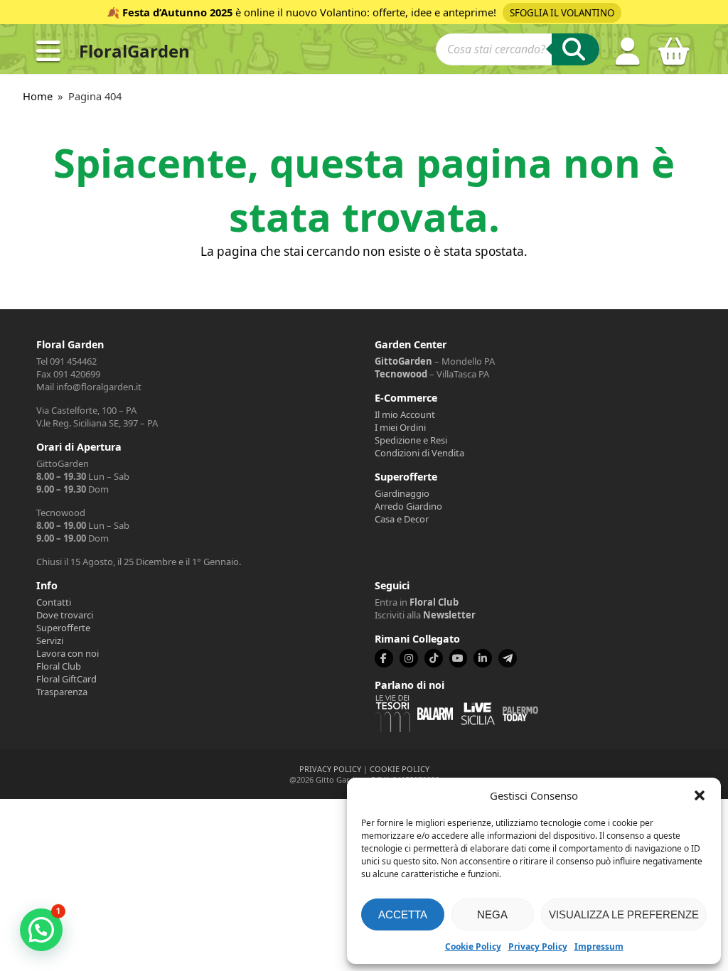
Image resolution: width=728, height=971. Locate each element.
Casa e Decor (402, 519)
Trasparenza (61, 691)
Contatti (53, 602)
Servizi (49, 640)
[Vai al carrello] (674, 57)
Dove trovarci (64, 614)
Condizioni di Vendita (419, 452)
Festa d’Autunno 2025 (177, 12)
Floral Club (58, 666)
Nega (492, 914)
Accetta (402, 914)
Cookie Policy (473, 946)
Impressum (598, 946)
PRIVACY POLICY (330, 768)
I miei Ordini (400, 427)
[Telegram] (507, 658)
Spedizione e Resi (411, 440)
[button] (699, 795)
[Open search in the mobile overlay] (517, 51)
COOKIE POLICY (399, 768)
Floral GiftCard (66, 678)
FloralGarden (134, 51)
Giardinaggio (402, 493)
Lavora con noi (67, 653)
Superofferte (63, 627)
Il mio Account (405, 414)
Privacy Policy (537, 946)
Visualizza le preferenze (624, 914)
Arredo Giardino (408, 506)
